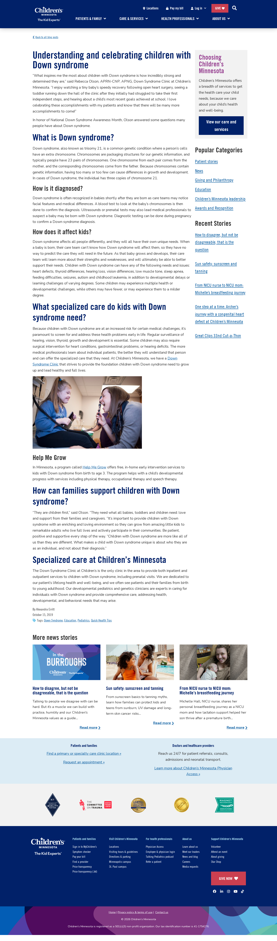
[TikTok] (242, 891)
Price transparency (82, 866)
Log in (198, 8)
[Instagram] (228, 891)
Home (112, 912)
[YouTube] (235, 891)
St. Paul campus (117, 866)
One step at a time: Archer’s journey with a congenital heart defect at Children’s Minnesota (219, 314)
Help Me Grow (94, 467)
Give (218, 8)
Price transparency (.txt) (85, 871)
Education (70, 620)
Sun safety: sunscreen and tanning (134, 688)
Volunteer (216, 846)
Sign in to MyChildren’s (85, 846)
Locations (152, 8)
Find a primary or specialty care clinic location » (84, 753)
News (199, 170)
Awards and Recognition (214, 208)
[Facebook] (214, 891)
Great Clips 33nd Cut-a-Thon (218, 335)
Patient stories (206, 161)
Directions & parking (120, 856)
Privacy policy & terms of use (135, 912)
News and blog (190, 856)
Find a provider (80, 861)
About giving (217, 856)
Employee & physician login (160, 851)
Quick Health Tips (101, 620)
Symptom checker (82, 851)
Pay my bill (176, 8)
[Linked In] (221, 891)
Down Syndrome (53, 620)
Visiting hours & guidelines (123, 851)
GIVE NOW (225, 878)
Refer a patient (153, 861)
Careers (186, 861)
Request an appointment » (84, 762)
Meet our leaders (191, 851)
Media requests (190, 866)
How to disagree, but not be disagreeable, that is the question (216, 242)
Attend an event (219, 851)
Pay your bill (79, 856)
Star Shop (216, 861)
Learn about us (190, 846)
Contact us (161, 912)
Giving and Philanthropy (214, 180)
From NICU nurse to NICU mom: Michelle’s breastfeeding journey (207, 690)
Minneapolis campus (120, 861)
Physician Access (155, 846)
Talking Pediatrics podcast (160, 856)
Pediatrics (84, 620)
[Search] (234, 8)
